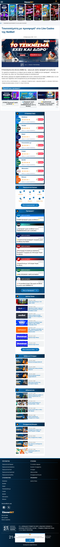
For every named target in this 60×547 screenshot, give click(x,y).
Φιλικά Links (5, 515)
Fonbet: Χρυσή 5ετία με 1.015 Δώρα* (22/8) (35, 302)
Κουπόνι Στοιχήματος (35, 467)
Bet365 (24, 160)
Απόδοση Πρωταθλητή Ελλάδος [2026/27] (35, 369)
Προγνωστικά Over (7, 469)
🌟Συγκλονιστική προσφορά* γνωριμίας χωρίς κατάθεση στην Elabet (46, 103)
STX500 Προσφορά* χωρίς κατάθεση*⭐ (10, 103)
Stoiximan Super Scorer (33, 344)
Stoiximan (24, 117)
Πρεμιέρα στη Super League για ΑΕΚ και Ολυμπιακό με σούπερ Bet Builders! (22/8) (35, 309)
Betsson (24, 177)
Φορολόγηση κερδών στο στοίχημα (34, 451)
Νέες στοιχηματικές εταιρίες (35, 437)
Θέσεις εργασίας (6, 519)
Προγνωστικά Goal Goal (8, 472)
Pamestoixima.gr (26, 142)
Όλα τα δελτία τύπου (29, 349)
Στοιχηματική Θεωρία (35, 475)
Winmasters (25, 168)
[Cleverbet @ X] (8, 507)
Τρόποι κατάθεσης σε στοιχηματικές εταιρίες (33, 417)
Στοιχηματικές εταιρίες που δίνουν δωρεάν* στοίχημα (34, 430)
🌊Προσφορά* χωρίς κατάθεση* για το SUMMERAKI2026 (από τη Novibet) (28, 104)
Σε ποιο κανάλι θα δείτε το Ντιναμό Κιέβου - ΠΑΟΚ (34, 403)
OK (30, 540)
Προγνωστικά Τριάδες (7, 475)
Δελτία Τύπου (33, 481)
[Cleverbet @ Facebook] (4, 507)
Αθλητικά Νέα (33, 472)
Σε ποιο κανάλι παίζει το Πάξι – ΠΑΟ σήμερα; (35, 410)
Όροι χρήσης (5, 517)
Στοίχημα (32, 469)
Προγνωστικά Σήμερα (7, 464)
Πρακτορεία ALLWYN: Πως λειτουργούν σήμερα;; (34, 383)
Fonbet (24, 151)
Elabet (23, 134)
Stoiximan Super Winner (33, 337)
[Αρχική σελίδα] (0, 23)
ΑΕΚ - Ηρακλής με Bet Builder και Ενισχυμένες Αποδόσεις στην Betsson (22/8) (35, 330)
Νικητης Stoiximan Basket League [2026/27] (34, 376)
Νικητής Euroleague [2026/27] (35, 362)
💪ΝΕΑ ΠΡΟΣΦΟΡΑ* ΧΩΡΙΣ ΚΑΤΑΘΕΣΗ (28, 274)
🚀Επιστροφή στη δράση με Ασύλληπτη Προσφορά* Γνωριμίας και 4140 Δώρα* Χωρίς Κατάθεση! (30, 252)
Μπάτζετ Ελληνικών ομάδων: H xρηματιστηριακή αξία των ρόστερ (35, 396)
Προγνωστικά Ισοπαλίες (8, 467)
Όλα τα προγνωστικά (29, 205)
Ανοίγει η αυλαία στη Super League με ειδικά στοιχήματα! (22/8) (35, 316)
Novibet (24, 125)
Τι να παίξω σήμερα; (35, 464)
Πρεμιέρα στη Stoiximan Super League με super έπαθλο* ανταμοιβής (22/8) (35, 323)
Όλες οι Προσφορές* (29, 290)
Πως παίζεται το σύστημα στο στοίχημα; (35, 444)
